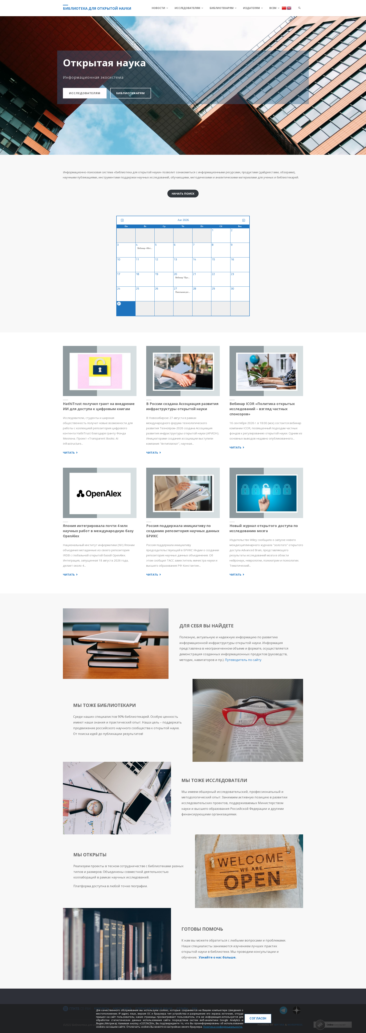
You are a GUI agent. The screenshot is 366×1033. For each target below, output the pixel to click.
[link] (299, 8)
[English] (289, 8)
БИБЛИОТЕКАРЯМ (130, 93)
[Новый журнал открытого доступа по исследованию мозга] (266, 493)
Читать (70, 452)
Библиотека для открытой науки (97, 8)
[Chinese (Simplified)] (284, 8)
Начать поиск (183, 193)
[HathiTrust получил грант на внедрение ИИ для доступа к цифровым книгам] (100, 371)
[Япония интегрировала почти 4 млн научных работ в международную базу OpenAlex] (100, 493)
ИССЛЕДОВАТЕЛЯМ (84, 93)
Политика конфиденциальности (222, 1026)
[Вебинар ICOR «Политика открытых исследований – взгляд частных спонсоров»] (266, 371)
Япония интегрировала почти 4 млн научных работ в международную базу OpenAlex (98, 530)
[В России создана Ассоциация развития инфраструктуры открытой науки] (183, 371)
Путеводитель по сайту (243, 660)
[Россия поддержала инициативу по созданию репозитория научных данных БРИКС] (183, 493)
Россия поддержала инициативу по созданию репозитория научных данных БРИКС (182, 530)
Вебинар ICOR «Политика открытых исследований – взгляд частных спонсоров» (262, 408)
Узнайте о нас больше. (217, 957)
